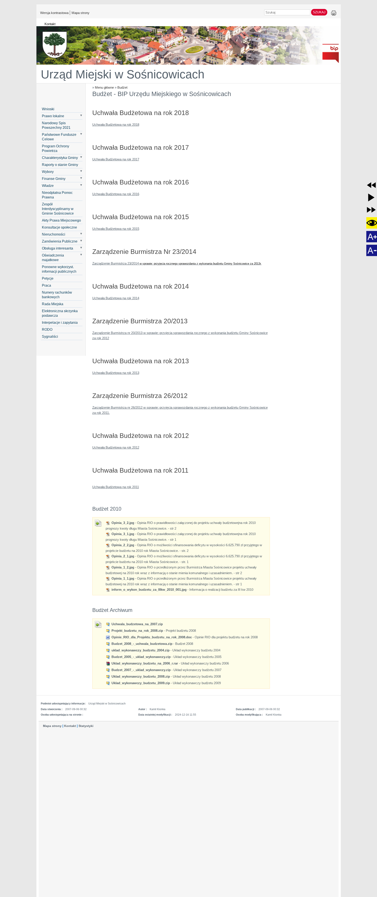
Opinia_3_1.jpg (122, 534)
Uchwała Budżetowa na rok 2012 (115, 447)
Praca (46, 285)
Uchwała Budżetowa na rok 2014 (115, 298)
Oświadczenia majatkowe (53, 257)
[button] (371, 185)
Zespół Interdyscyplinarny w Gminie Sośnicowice (58, 208)
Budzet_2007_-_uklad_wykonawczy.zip (141, 670)
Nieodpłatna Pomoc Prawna (57, 195)
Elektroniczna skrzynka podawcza (60, 313)
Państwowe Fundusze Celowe (59, 137)
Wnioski (48, 109)
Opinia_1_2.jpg (122, 567)
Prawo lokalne (53, 116)
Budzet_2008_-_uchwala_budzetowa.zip (141, 644)
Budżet (122, 87)
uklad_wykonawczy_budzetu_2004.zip (140, 650)
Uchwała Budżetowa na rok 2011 (115, 487)
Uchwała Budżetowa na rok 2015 (115, 229)
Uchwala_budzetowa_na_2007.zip (137, 624)
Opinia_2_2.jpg (122, 545)
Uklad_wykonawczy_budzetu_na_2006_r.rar (144, 663)
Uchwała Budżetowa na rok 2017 (115, 159)
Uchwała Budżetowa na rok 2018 (115, 124)
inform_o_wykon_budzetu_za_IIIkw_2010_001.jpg (149, 589)
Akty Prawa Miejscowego (61, 220)
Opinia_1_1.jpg (122, 578)
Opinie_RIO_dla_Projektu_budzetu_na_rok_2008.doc (151, 637)
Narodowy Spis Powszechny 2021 (56, 125)
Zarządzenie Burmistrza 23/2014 (177, 263)
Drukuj (333, 13)
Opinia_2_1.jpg (122, 556)
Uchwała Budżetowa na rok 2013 (115, 373)
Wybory (48, 172)
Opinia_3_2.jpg (122, 523)
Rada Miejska (52, 304)
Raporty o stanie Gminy (60, 165)
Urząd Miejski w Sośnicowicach (122, 74)
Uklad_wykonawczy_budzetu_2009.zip (140, 683)
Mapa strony (80, 12)
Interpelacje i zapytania (60, 322)
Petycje (47, 278)
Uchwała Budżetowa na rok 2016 (115, 194)
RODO (47, 329)
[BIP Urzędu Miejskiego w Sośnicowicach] (188, 43)
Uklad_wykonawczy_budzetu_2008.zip (140, 676)
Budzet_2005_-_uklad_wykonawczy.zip (141, 657)
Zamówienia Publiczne (59, 241)
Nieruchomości (53, 234)
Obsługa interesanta (57, 248)
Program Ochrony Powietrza (55, 148)
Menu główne (104, 87)
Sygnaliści (50, 336)
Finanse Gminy (53, 179)
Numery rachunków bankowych (57, 294)
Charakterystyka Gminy (60, 158)
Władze (48, 186)
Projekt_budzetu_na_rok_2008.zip (137, 630)
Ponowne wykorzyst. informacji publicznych (59, 269)
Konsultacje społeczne (59, 227)
